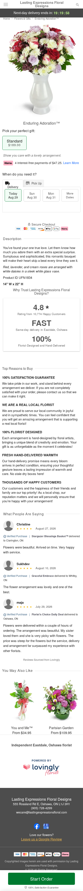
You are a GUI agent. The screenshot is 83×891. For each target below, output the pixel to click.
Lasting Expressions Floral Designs (41, 4)
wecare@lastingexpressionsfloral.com (41, 812)
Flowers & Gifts (22, 18)
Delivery (12, 186)
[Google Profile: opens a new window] (46, 826)
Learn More (71, 163)
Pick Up (36, 183)
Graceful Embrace (43, 576)
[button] (74, 881)
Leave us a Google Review (41, 839)
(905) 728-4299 (41, 808)
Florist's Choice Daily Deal (48, 614)
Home (6, 18)
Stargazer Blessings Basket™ (50, 536)
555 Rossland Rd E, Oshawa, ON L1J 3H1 (41, 804)
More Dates (70, 195)
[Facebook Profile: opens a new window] (37, 826)
